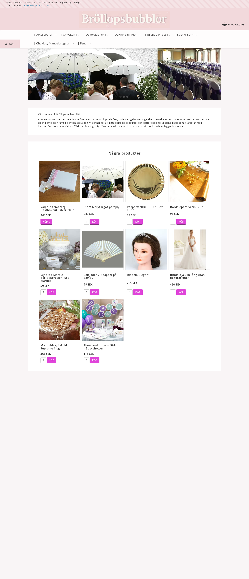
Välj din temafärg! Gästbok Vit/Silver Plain (57, 208)
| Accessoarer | (44, 34)
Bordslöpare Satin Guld (186, 207)
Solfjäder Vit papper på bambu (100, 276)
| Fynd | (83, 43)
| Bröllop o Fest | (157, 34)
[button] (235, 24)
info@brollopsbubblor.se (36, 5)
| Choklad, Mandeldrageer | (53, 43)
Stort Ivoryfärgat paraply (101, 207)
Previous (34, 74)
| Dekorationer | (94, 34)
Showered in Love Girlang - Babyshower (102, 347)
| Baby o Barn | (185, 34)
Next (214, 74)
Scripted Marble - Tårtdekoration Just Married (54, 278)
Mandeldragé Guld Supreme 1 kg (53, 347)
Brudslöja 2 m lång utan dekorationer (187, 276)
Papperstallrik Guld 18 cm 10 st (145, 208)
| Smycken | (69, 34)
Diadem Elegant (138, 275)
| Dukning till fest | (125, 34)
